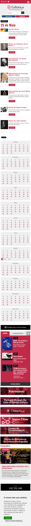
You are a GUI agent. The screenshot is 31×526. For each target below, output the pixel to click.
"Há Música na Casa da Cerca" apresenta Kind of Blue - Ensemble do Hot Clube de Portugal (20, 371)
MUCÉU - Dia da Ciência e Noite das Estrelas (20, 342)
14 (27, 146)
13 (23, 146)
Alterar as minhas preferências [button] (13, 520)
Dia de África (14, 29)
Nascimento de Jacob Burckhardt (17, 59)
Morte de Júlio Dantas (17, 121)
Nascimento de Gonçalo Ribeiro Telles (18, 74)
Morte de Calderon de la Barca (18, 44)
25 (15, 150)
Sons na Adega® (18, 356)
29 (3, 153)
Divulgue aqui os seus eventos (16, 327)
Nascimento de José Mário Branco (19, 92)
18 (15, 148)
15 (3, 148)
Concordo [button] (8, 518)
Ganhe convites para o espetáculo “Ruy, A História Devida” (15, 467)
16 (7, 148)
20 (23, 148)
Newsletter (22, 16)
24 (11, 150)
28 (27, 150)
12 (19, 146)
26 (19, 150)
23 (7, 150)
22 (3, 150)
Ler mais (12, 37)
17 (11, 148)
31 (11, 153)
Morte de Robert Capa (17, 107)
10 (11, 146)
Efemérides (4, 21)
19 (19, 148)
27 (23, 150)
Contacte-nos (8, 16)
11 (15, 146)
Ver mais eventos (15, 384)
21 (27, 148)
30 (7, 153)
